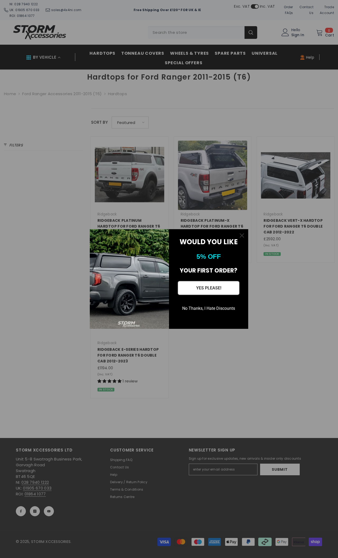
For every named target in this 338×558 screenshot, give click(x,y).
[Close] (242, 235)
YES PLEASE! (208, 287)
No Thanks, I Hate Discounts (208, 308)
